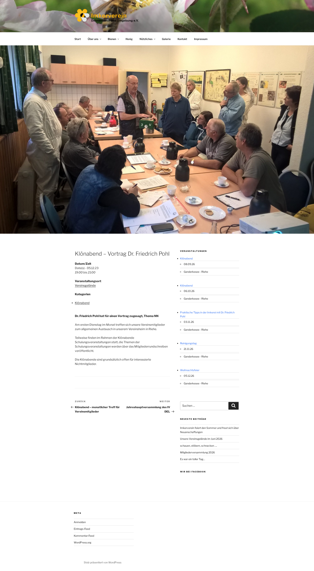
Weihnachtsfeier (189, 370)
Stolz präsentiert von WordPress (102, 562)
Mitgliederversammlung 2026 (197, 452)
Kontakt (182, 38)
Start (78, 38)
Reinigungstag (188, 343)
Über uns (93, 38)
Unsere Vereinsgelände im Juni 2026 (201, 438)
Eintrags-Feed (82, 528)
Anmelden (80, 522)
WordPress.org (82, 542)
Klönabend (82, 303)
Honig (129, 38)
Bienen (112, 38)
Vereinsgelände (85, 285)
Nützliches (146, 38)
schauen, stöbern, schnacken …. (198, 445)
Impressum (201, 38)
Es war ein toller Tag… (192, 459)
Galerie (166, 38)
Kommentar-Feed (84, 535)
